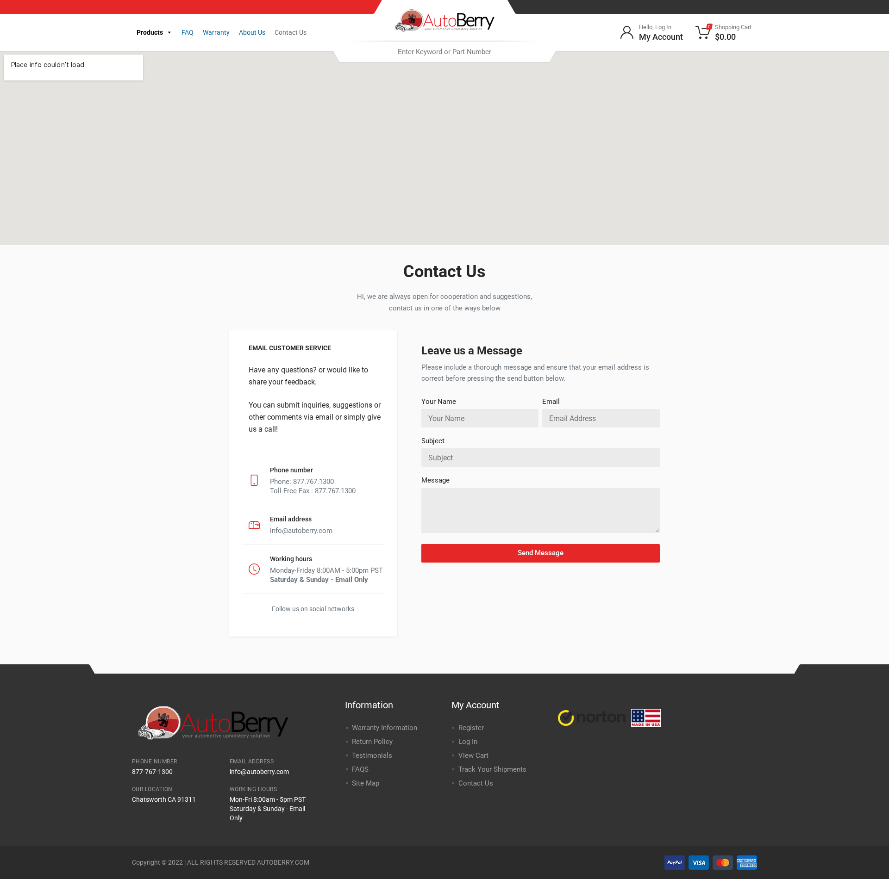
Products (150, 32)
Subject (432, 441)
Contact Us (291, 32)
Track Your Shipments (492, 769)
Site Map (365, 783)
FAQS (360, 769)
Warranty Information (384, 728)
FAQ (188, 32)
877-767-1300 (152, 771)
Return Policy (372, 741)
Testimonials (372, 755)
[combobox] (444, 51)
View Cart (473, 755)
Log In (467, 741)
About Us (252, 32)
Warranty (216, 32)
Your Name (438, 401)
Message (435, 480)
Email (551, 401)
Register (471, 728)
